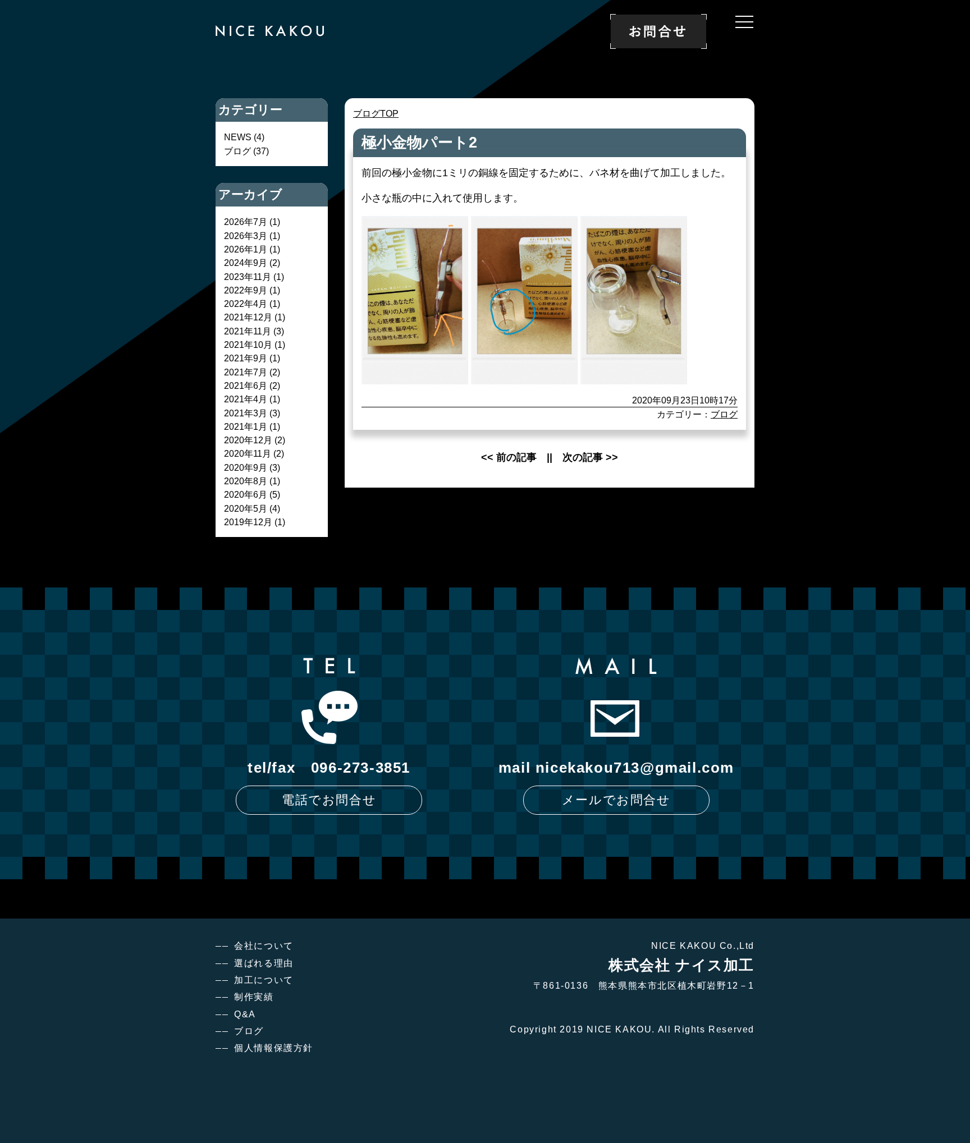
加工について (264, 980)
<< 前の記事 (509, 457)
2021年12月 (248, 317)
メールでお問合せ (616, 800)
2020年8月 (245, 481)
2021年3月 (245, 413)
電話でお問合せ (329, 800)
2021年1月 (245, 426)
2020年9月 (245, 467)
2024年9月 (245, 263)
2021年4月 (245, 399)
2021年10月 (248, 344)
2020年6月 (245, 494)
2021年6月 (245, 385)
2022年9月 (245, 290)
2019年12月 (248, 522)
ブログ (724, 414)
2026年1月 (245, 249)
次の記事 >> (590, 457)
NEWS (237, 137)
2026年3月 (245, 236)
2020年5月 (245, 508)
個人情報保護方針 (273, 1048)
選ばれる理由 (264, 963)
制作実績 (253, 997)
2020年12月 (248, 440)
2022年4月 (245, 304)
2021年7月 (245, 372)
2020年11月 (247, 453)
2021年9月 (245, 358)
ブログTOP (376, 113)
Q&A (245, 1014)
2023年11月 (247, 277)
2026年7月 (245, 222)
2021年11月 (247, 331)
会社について (264, 946)
